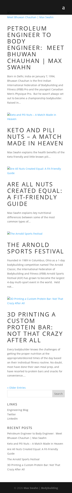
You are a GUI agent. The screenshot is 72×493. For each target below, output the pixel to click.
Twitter (11, 414)
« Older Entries (16, 387)
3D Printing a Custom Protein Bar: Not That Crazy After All (35, 327)
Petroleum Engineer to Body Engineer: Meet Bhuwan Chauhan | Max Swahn (35, 47)
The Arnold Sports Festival (35, 248)
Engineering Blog (17, 410)
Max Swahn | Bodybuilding (41, 488)
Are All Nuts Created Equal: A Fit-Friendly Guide (35, 194)
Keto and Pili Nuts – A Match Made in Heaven (35, 136)
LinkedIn (12, 418)
